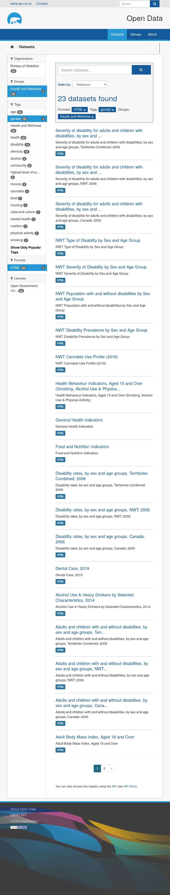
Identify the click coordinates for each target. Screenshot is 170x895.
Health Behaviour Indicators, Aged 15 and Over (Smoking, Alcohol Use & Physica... (99, 386)
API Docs (130, 786)
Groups (135, 34)
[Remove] (85, 109)
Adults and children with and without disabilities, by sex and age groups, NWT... (102, 666)
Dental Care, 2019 (72, 568)
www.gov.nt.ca (21, 3)
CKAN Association (24, 821)
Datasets (117, 34)
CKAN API (18, 815)
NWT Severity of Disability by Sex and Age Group (101, 267)
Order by (64, 84)
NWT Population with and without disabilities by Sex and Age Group (103, 296)
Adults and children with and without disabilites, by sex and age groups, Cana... (101, 702)
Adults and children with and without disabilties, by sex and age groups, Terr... (101, 629)
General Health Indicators (79, 420)
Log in (152, 47)
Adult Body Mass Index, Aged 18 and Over (95, 737)
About (152, 34)
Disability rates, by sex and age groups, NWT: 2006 (103, 510)
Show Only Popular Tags (26, 249)
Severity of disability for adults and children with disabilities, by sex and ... (99, 133)
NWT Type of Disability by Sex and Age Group (98, 240)
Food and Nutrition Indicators (82, 446)
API (114, 786)
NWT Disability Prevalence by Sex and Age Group (101, 330)
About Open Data (23, 809)
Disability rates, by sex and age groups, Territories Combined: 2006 (102, 475)
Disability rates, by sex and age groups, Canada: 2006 (100, 539)
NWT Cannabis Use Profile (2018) (87, 357)
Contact (42, 3)
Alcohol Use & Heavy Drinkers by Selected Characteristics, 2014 (95, 597)
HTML (60, 153)
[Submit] (154, 3)
